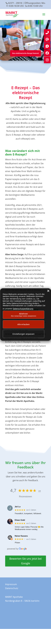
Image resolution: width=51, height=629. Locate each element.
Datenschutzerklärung (23, 308)
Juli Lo (18, 507)
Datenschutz (11, 588)
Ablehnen (23, 314)
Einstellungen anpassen (24, 334)
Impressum (11, 584)
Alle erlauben (23, 324)
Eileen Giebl (20, 520)
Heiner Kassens (21, 536)
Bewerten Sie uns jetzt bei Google (25, 561)
